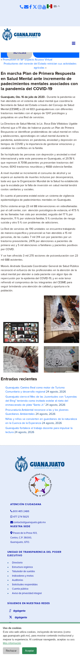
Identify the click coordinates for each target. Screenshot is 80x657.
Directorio (17, 562)
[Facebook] (30, 7)
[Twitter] (35, 7)
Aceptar (29, 650)
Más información (12, 643)
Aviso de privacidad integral (26, 593)
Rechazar (11, 650)
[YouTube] (44, 7)
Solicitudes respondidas (24, 584)
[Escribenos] (26, 7)
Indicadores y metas (22, 576)
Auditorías (17, 580)
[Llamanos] (21, 7)
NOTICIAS (19, 53)
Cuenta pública (19, 589)
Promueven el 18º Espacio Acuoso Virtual (27, 59)
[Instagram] (40, 7)
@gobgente (19, 611)
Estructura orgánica (22, 567)
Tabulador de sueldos (23, 571)
